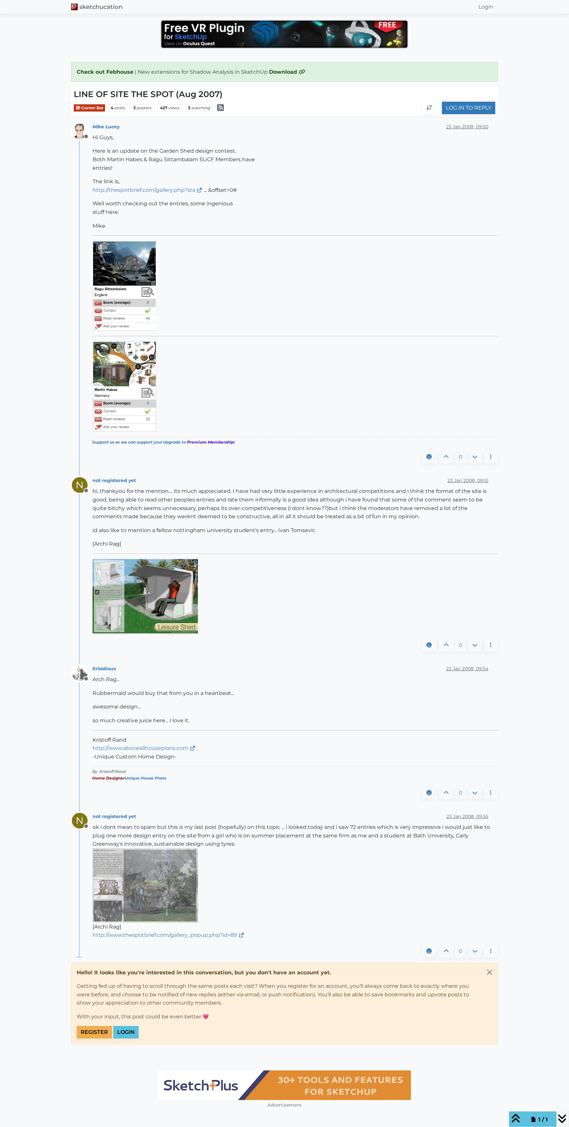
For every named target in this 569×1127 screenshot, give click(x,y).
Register (94, 1032)
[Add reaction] (429, 457)
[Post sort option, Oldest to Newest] (429, 108)
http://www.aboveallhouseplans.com (140, 748)
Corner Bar (91, 107)
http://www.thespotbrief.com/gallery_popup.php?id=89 (165, 935)
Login (126, 1032)
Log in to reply (468, 108)
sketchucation (100, 6)
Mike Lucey (106, 127)
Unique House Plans (145, 778)
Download (284, 72)
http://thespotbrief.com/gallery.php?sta (144, 190)
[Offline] (82, 130)
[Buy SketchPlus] (284, 1085)
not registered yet (114, 480)
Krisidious (104, 669)
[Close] (490, 972)
